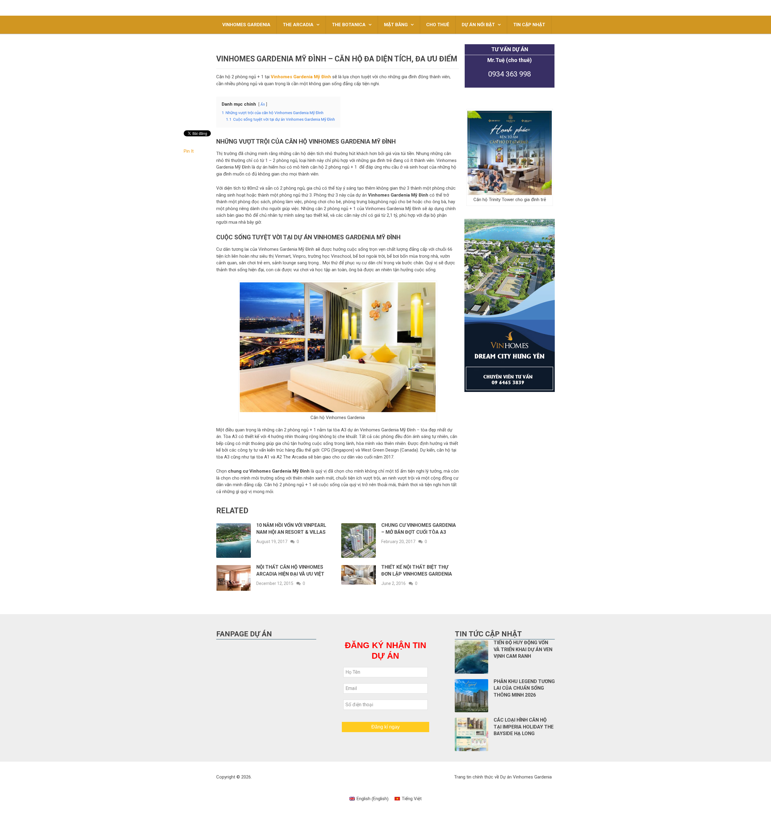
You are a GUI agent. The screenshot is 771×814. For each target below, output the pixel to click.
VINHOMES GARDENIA (246, 24)
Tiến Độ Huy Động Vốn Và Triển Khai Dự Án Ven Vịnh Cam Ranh (523, 649)
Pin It (189, 151)
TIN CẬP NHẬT (529, 24)
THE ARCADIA (298, 24)
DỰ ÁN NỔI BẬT (478, 24)
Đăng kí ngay (385, 726)
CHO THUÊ (437, 24)
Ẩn (263, 104)
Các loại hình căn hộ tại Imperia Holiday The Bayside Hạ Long (524, 726)
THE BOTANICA (349, 24)
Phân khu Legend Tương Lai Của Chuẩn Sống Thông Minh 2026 (524, 688)
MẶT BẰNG (396, 24)
